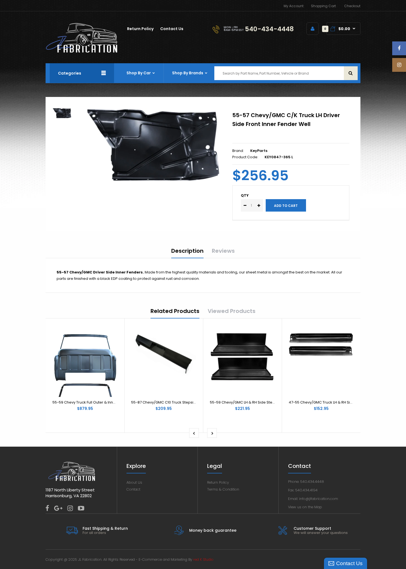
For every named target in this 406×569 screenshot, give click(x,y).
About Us (134, 482)
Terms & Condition (223, 489)
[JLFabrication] (82, 51)
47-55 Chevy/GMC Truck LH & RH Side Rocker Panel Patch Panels (346, 402)
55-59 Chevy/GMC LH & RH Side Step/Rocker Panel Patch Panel (266, 402)
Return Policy (218, 482)
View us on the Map (305, 507)
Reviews (223, 251)
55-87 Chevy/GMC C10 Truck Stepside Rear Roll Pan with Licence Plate (193, 402)
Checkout (352, 6)
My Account (294, 6)
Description (187, 251)
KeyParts (258, 150)
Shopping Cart (323, 6)
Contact (133, 489)
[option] (154, 144)
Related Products (175, 311)
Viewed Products (231, 311)
